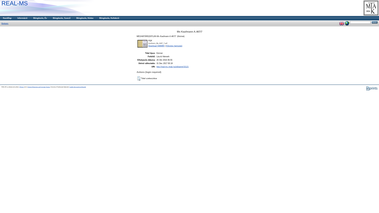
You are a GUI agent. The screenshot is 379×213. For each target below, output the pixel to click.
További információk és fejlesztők (77, 87)
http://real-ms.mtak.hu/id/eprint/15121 (172, 67)
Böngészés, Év (40, 18)
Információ (22, 18)
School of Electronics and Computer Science (39, 87)
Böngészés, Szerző (61, 18)
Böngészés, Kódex (84, 18)
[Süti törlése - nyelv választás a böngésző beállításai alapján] (347, 22)
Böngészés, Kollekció (109, 18)
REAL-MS (14, 3)
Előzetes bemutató (174, 46)
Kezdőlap (7, 18)
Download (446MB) (156, 46)
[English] (341, 22)
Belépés (4, 23)
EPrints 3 (21, 87)
